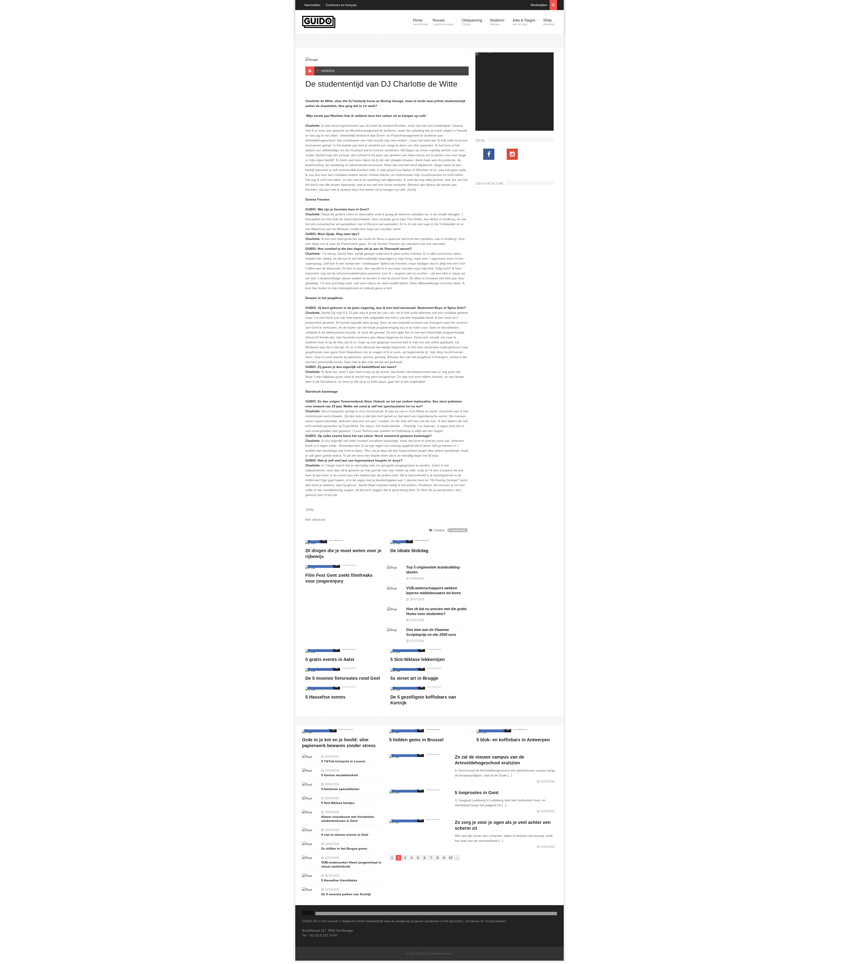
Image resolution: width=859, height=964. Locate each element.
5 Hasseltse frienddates (339, 880)
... (457, 857)
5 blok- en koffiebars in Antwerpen (513, 739)
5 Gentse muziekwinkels (339, 775)
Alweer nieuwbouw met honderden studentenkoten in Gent (347, 819)
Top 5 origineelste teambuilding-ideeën (433, 569)
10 (450, 857)
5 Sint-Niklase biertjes (338, 803)
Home (420, 22)
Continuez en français (341, 5)
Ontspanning (472, 22)
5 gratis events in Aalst (329, 659)
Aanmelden (312, 5)
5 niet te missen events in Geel (344, 834)
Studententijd (458, 530)
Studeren (497, 22)
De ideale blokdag (409, 550)
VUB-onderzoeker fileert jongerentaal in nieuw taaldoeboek (351, 864)
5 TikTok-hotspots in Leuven (343, 761)
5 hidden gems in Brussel (416, 739)
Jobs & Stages (523, 22)
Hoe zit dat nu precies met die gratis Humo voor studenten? (436, 611)
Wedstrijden (539, 5)
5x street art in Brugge (414, 678)
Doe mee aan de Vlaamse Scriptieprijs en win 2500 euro (431, 632)
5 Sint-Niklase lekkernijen (417, 659)
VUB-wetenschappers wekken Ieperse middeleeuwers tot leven (433, 590)
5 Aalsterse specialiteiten (340, 789)
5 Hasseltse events (325, 697)
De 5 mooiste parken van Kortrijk (346, 894)
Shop (549, 22)
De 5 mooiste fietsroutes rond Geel (342, 678)
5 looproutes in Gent (477, 792)
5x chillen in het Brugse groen (344, 848)
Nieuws (443, 22)
